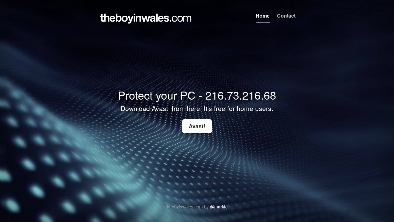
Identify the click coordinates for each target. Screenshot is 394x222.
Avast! (197, 126)
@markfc (218, 207)
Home (263, 15)
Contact (286, 15)
